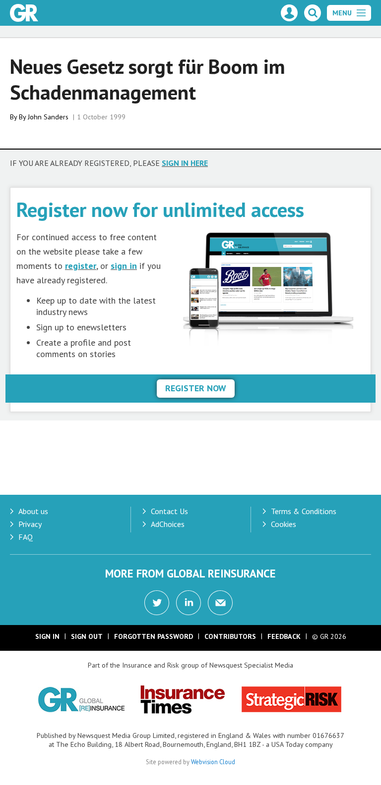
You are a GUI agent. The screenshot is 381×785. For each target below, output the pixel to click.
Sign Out (87, 636)
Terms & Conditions (303, 511)
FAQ (25, 537)
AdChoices (168, 524)
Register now (195, 388)
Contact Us (169, 511)
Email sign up (220, 603)
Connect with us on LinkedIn (188, 603)
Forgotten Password (153, 636)
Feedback (284, 636)
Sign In (47, 636)
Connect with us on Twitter (157, 603)
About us (33, 511)
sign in (124, 265)
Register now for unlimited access (160, 209)
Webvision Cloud (213, 762)
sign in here (185, 163)
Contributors (230, 636)
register (80, 265)
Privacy (30, 524)
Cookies (283, 524)
